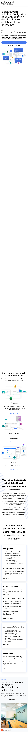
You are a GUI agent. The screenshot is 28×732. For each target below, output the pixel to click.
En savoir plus (14, 413)
